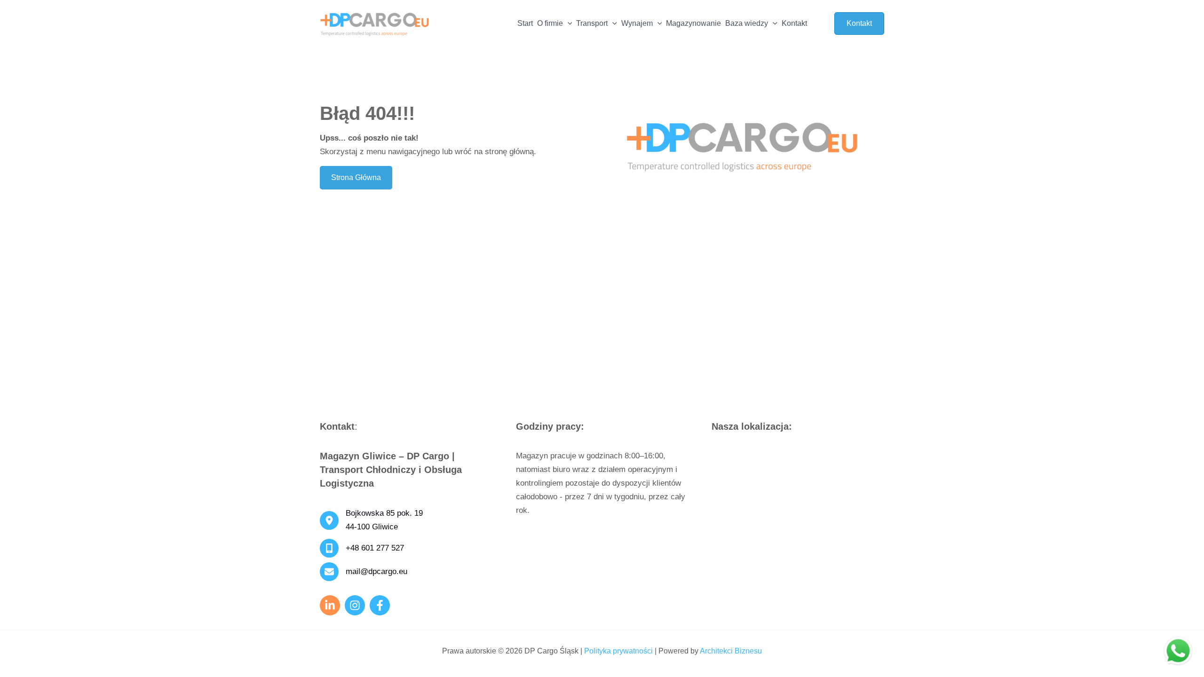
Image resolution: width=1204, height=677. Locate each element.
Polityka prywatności (618, 651)
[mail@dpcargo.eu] (363, 571)
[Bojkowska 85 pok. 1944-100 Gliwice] (371, 520)
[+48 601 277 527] (362, 548)
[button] (567, 23)
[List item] (355, 605)
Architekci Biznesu (731, 651)
